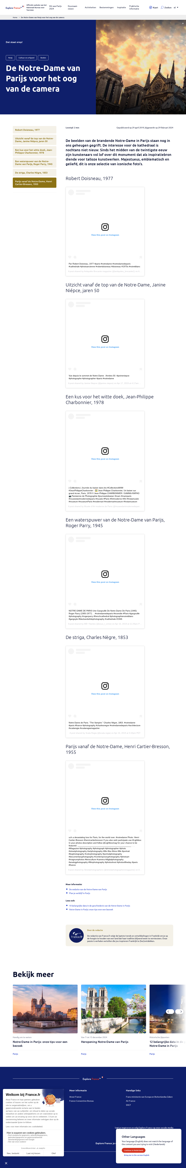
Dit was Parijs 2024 (55, 7)
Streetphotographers (93, 870)
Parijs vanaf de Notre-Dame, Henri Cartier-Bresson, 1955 (33, 183)
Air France (130, 1100)
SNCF (128, 1105)
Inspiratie (121, 7)
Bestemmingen (107, 7)
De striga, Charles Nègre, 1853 (31, 172)
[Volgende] (179, 1011)
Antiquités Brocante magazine (97, 271)
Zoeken (167, 7)
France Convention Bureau (81, 1100)
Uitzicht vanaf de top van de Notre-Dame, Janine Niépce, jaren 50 (34, 140)
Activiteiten (90, 7)
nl (175, 7)
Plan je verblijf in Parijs (79, 893)
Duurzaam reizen (72, 7)
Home (15, 17)
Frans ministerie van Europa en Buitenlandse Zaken (149, 1096)
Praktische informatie (134, 7)
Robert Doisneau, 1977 (27, 129)
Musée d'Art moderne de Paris (98, 506)
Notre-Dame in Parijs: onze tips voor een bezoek (91, 909)
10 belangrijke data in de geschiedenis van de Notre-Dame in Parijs (99, 905)
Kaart (155, 7)
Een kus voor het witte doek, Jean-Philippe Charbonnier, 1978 (33, 151)
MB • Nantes (90, 624)
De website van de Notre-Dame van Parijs (88, 889)
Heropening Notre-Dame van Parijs (104, 1042)
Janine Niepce (90, 383)
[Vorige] (170, 1011)
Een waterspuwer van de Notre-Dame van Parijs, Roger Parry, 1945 (33, 162)
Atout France (75, 1096)
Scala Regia (91, 733)
